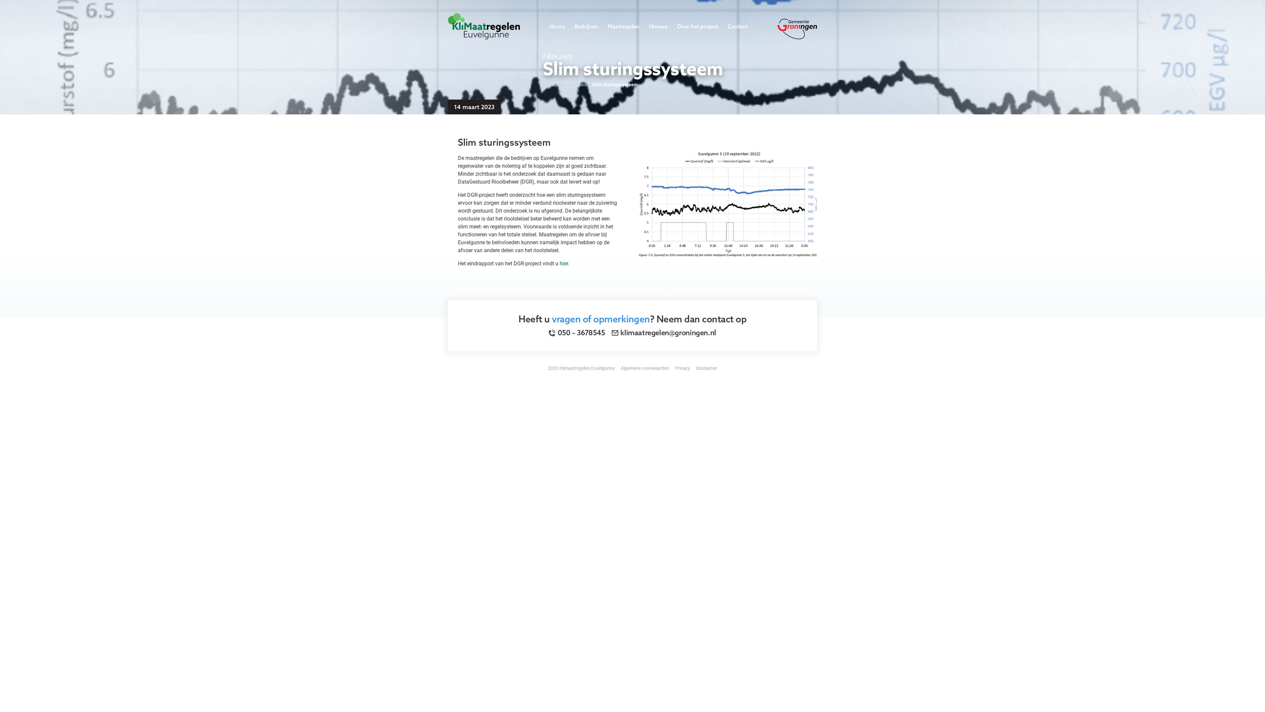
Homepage (554, 84)
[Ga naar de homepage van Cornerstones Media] (484, 25)
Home (557, 26)
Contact (738, 26)
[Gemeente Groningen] (797, 28)
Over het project (697, 26)
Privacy (682, 368)
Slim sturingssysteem (615, 84)
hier (564, 263)
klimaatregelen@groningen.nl (668, 332)
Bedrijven (587, 26)
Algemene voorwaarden (645, 368)
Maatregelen (624, 26)
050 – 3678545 (580, 332)
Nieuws (658, 26)
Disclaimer (706, 368)
